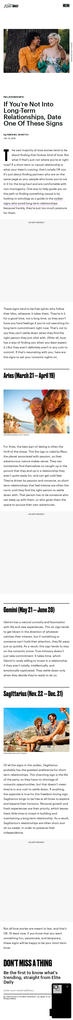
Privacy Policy (10, 998)
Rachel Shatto (17, 135)
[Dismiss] (67, 986)
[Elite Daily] (11, 5)
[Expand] (55, 986)
